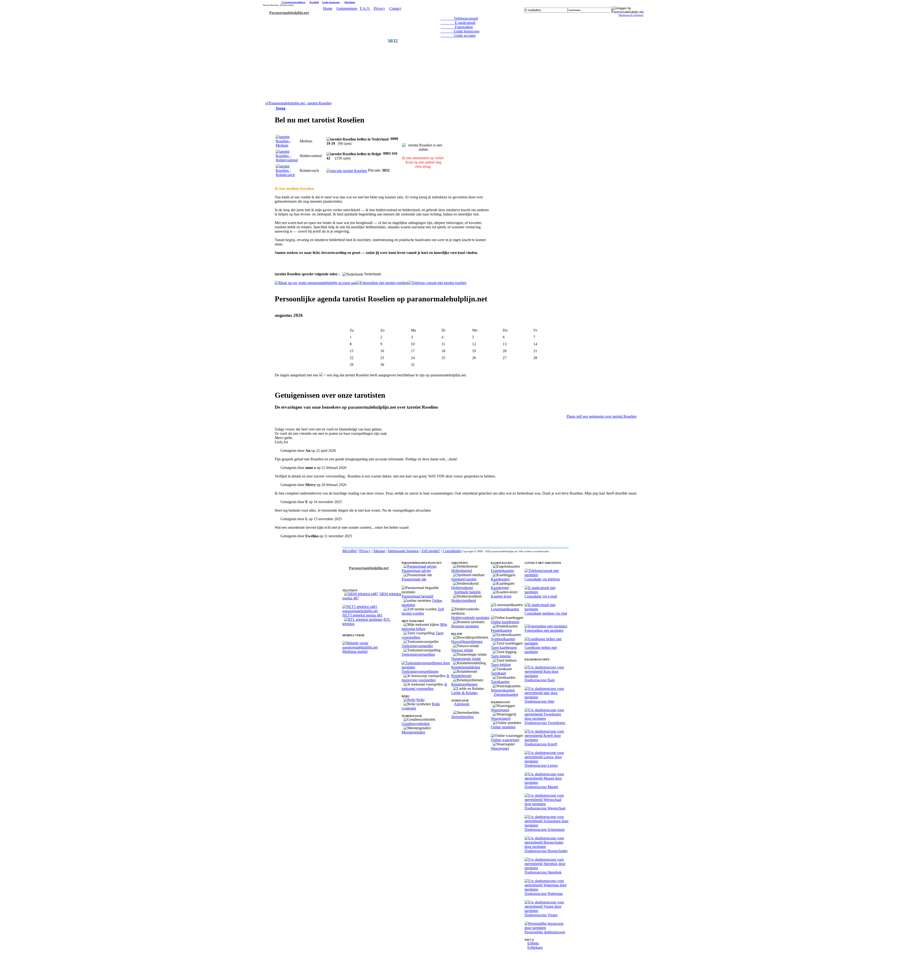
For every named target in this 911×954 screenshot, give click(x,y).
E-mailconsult (458, 23)
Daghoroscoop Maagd (541, 787)
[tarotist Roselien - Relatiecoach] (287, 175)
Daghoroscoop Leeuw (541, 765)
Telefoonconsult (459, 18)
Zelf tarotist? (430, 551)
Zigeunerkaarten (506, 694)
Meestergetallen (413, 732)
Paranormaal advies (416, 571)
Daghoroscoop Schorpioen (545, 830)
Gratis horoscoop (331, 2)
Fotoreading (457, 27)
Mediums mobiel (354, 652)
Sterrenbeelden (462, 717)
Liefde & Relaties (464, 693)
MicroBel (349, 551)
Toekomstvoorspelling (418, 654)
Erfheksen (535, 947)
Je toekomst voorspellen (424, 686)
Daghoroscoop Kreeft (541, 744)
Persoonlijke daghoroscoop (545, 932)
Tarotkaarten (500, 682)
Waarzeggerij (501, 718)
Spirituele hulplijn (467, 592)
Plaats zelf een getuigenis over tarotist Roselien (602, 416)
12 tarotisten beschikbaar (293, 2)
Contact (395, 8)
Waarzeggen (500, 710)
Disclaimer (349, 2)
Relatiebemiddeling (465, 667)
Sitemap (379, 551)
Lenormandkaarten (505, 609)
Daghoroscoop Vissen (541, 915)
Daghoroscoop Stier (539, 701)
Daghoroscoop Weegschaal (545, 808)
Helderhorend (461, 571)
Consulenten (452, 551)
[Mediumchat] (547, 609)
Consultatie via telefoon (542, 579)
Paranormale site (414, 579)
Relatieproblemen (464, 684)
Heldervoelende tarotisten (470, 618)
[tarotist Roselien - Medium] (287, 145)
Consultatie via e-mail (541, 596)
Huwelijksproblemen (467, 642)
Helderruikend (462, 588)
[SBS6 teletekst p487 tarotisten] (361, 594)
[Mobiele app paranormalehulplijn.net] (372, 647)
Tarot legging (501, 656)
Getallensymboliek (416, 724)
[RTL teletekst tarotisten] (363, 619)
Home (327, 8)
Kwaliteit (314, 2)
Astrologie (461, 704)
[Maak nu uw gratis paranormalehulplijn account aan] (315, 283)
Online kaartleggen (505, 622)
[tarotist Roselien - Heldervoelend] (287, 160)
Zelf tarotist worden (423, 611)
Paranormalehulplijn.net (289, 13)
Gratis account (458, 35)
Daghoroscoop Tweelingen (545, 723)
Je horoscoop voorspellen (425, 678)
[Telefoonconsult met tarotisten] (547, 575)
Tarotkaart (498, 673)
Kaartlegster (500, 588)
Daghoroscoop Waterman (544, 894)
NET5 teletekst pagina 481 (362, 615)
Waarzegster (500, 748)
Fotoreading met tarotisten (544, 630)
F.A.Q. (365, 8)
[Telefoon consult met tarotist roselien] (437, 283)
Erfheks (533, 943)
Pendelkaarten (501, 630)
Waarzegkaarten (503, 690)
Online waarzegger (505, 740)
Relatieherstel (461, 676)
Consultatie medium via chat (546, 613)
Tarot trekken (501, 665)
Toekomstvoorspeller (417, 646)
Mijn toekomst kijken (424, 626)
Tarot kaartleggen (504, 647)
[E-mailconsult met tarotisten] (547, 592)
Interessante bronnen (403, 551)
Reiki (420, 700)
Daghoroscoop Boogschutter (546, 851)
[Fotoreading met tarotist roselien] (382, 283)
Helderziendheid (463, 601)
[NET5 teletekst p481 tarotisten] (372, 611)
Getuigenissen (346, 8)
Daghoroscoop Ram (540, 680)
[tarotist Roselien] (298, 103)
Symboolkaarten (503, 639)
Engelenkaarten (502, 571)
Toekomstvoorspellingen (420, 671)
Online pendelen (503, 727)
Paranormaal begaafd (417, 596)
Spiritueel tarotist (463, 579)
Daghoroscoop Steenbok (543, 872)
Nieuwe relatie (462, 650)
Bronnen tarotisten (465, 626)
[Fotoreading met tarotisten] (546, 626)
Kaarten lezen (501, 596)
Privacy (379, 8)
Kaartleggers (500, 579)
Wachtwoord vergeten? (631, 15)
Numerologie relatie (466, 659)
